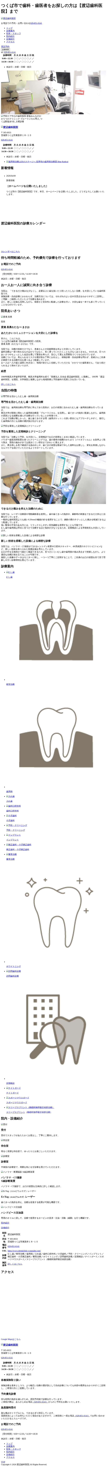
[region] (53, 185)
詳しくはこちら (8, 384)
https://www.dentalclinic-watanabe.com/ (24, 1251)
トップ (9, 28)
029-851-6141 (10, 52)
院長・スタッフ (13, 33)
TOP (3, 1462)
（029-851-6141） (40, 1402)
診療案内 (10, 31)
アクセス (10, 42)
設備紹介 (10, 39)
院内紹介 (10, 36)
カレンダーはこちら (10, 251)
